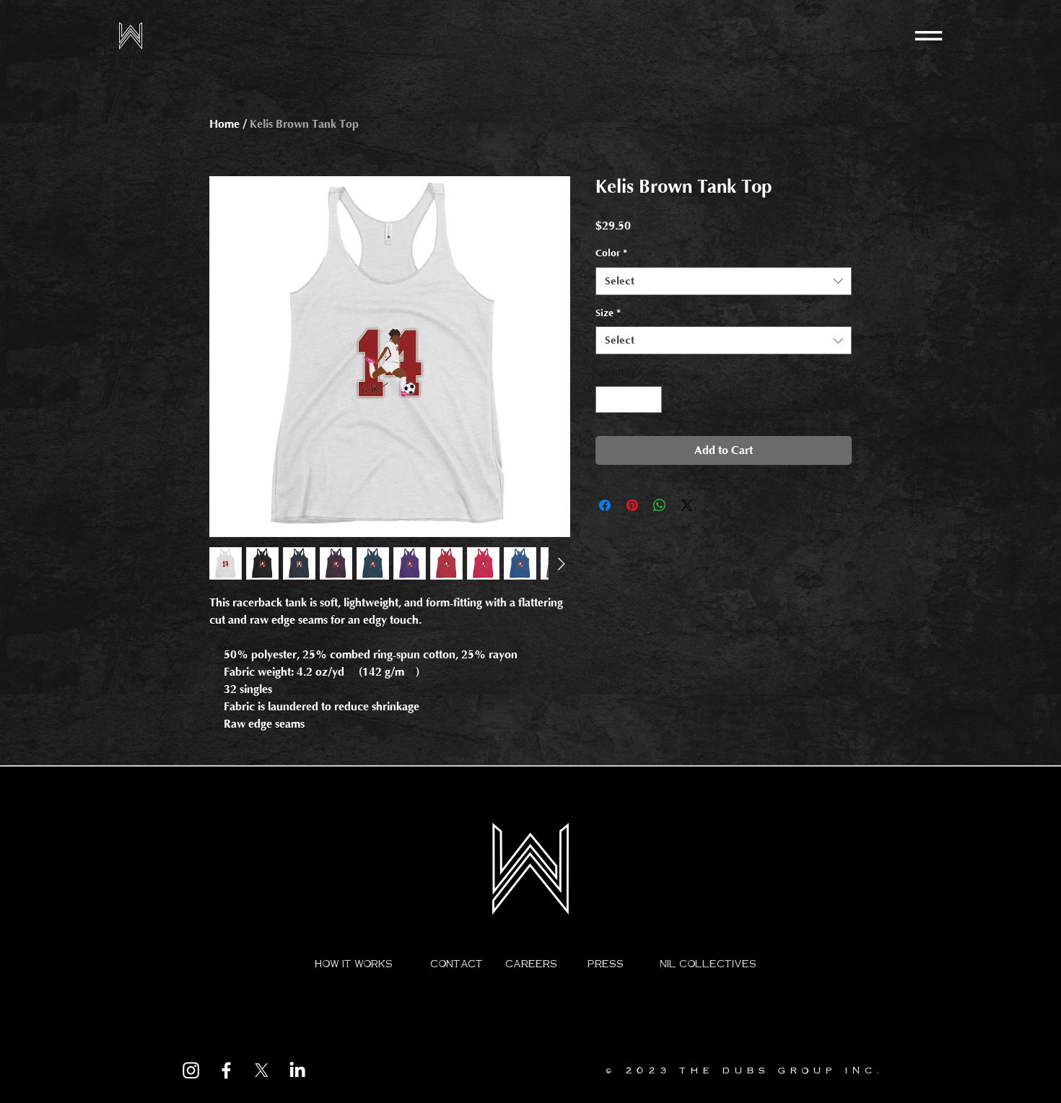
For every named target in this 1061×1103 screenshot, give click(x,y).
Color (611, 253)
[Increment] (651, 399)
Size (608, 313)
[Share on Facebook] (605, 505)
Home (224, 124)
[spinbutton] (629, 399)
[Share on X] (687, 505)
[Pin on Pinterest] (632, 505)
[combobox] (723, 281)
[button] (928, 35)
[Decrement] (607, 399)
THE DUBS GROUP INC (778, 1070)
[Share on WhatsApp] (659, 505)
